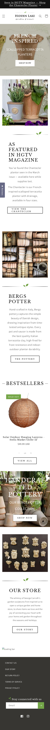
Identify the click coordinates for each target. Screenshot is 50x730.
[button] (3, 16)
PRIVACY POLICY (12, 688)
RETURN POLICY (12, 675)
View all (25, 461)
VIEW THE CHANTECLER (21, 210)
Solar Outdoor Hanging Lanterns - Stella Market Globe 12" (24, 438)
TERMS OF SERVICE (13, 681)
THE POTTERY (25, 359)
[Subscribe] (41, 705)
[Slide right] (31, 453)
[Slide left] (19, 453)
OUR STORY (25, 629)
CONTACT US (11, 663)
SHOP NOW (25, 518)
